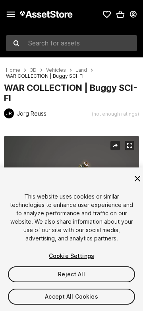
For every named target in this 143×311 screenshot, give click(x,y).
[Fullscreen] (129, 145)
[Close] (137, 178)
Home (13, 70)
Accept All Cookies (71, 296)
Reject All (71, 274)
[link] (107, 14)
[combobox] (71, 43)
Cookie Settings (71, 255)
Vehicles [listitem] (56, 70)
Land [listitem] (81, 70)
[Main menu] (11, 14)
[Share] (115, 145)
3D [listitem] (33, 70)
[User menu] (133, 14)
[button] (120, 14)
